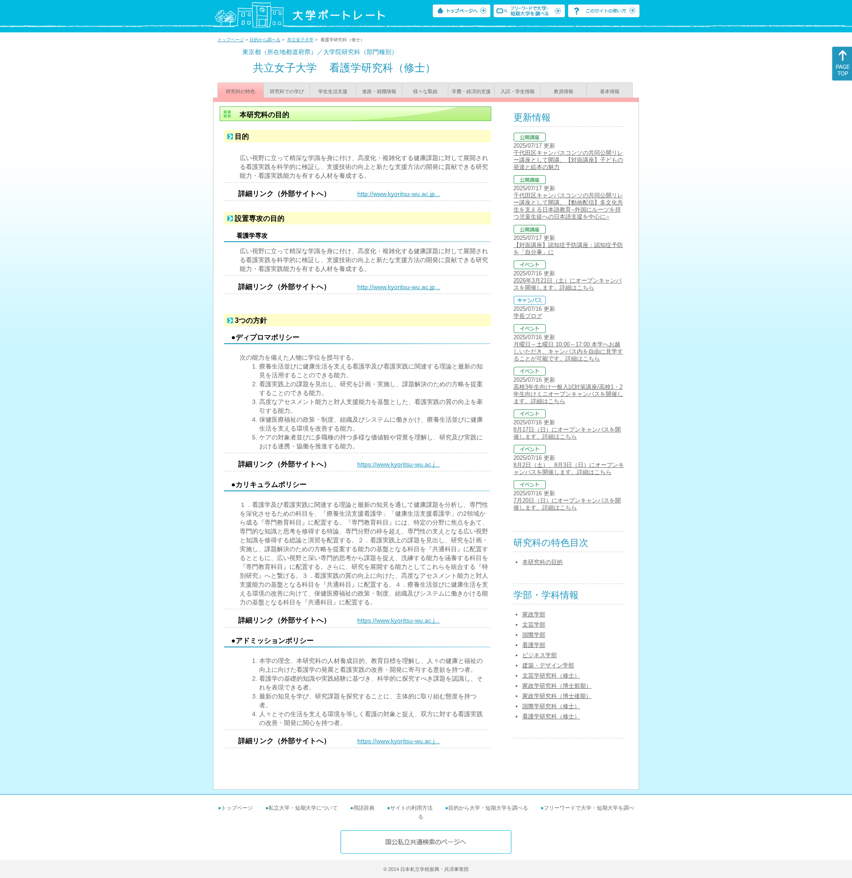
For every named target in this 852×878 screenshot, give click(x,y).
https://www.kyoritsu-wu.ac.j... (398, 464)
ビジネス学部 (539, 655)
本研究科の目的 (542, 562)
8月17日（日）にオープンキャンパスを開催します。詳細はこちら (567, 433)
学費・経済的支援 (471, 91)
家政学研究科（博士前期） (557, 685)
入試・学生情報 (518, 91)
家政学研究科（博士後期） (557, 696)
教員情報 (563, 91)
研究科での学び (287, 91)
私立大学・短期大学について (303, 808)
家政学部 (533, 614)
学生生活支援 (332, 91)
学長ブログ (527, 316)
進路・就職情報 (379, 91)
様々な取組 (425, 91)
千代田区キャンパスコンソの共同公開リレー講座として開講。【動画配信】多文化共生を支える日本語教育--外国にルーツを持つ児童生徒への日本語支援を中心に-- (568, 206)
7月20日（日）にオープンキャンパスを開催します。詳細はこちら (567, 504)
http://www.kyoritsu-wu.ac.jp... (398, 193)
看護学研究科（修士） (551, 716)
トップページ (230, 39)
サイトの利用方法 (411, 808)
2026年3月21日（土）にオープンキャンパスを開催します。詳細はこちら (567, 284)
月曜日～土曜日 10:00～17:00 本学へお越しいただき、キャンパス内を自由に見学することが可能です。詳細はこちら (568, 351)
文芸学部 (533, 624)
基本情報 (609, 91)
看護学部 (533, 645)
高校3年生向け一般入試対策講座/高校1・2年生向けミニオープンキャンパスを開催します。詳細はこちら (568, 394)
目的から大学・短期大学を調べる (488, 808)
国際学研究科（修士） (551, 706)
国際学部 (533, 634)
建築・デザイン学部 (548, 665)
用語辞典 (364, 808)
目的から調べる (264, 39)
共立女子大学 (300, 39)
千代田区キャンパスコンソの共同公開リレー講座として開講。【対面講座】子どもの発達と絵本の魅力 (568, 159)
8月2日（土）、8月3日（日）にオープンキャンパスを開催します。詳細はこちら (568, 468)
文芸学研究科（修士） (551, 675)
